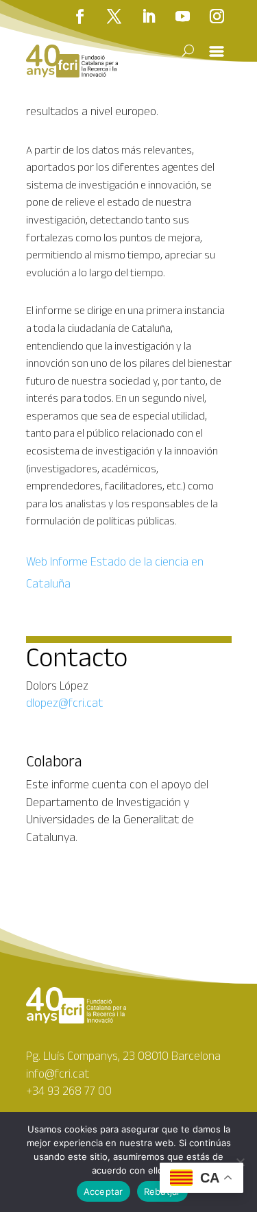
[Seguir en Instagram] (217, 16)
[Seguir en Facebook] (80, 16)
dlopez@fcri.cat (64, 703)
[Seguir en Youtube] (183, 16)
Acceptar (103, 1191)
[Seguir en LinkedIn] (148, 16)
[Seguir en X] (114, 16)
